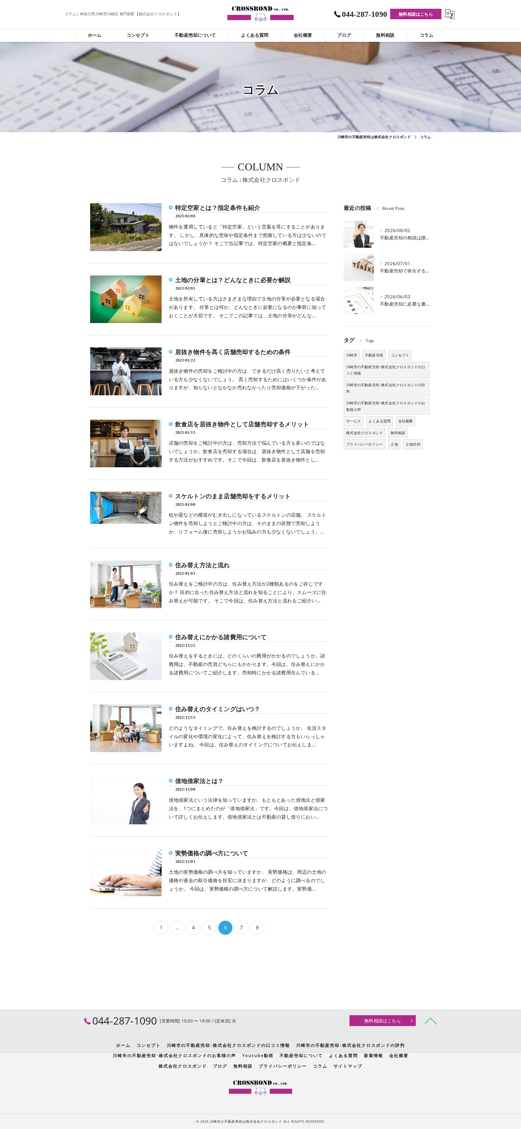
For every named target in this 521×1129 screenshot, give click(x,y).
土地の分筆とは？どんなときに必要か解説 (233, 280)
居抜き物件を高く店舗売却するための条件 (233, 352)
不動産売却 (374, 355)
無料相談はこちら (416, 14)
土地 (394, 444)
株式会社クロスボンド (364, 432)
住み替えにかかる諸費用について (221, 637)
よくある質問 (379, 421)
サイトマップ (347, 1066)
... (177, 927)
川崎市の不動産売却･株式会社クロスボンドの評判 (385, 388)
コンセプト (400, 355)
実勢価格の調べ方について (211, 853)
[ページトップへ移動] (431, 1021)
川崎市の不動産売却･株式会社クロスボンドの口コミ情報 (385, 370)
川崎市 (351, 355)
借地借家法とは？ (199, 781)
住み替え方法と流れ (202, 565)
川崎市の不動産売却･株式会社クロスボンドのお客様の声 (385, 406)
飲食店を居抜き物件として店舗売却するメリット (242, 424)
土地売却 (413, 444)
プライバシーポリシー (364, 444)
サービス (353, 421)
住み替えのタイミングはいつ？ (217, 709)
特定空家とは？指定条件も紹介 (217, 207)
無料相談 (397, 432)
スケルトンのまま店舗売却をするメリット (233, 496)
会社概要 (405, 421)
